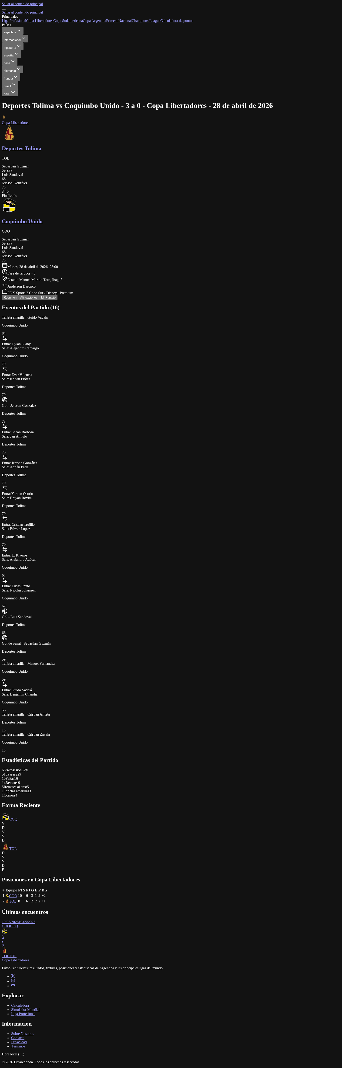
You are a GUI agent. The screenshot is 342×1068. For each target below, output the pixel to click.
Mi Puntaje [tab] (48, 297)
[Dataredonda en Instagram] (13, 981)
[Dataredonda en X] (13, 976)
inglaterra (10, 47)
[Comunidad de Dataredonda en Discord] (13, 986)
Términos (18, 1046)
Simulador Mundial (25, 1010)
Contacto (17, 1038)
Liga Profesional (14, 21)
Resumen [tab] (10, 297)
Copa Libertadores (39, 21)
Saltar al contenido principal (22, 4)
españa (8, 55)
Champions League (146, 21)
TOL (13, 849)
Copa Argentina (94, 21)
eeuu (7, 94)
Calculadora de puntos (176, 21)
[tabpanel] (171, 633)
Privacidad (19, 1042)
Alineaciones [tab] (28, 297)
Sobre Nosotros (22, 1034)
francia (8, 78)
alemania (10, 71)
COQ (13, 819)
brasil (7, 86)
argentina (10, 32)
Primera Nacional (119, 21)
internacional (12, 40)
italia (7, 63)
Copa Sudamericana (68, 21)
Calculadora (20, 1005)
